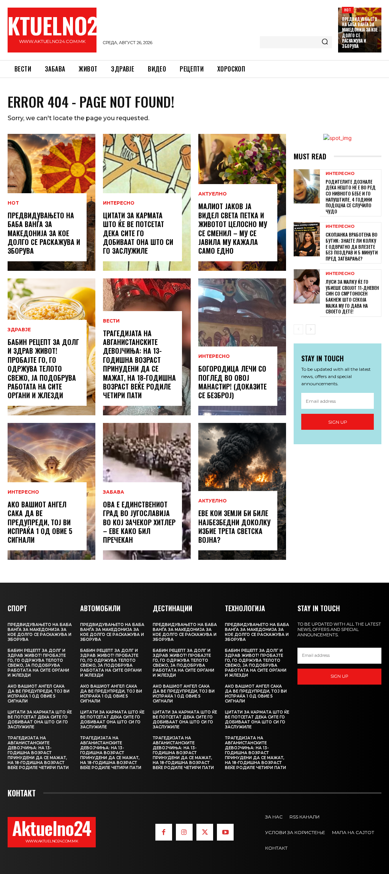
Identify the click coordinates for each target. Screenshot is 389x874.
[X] (204, 832)
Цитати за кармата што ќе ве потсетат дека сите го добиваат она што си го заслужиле (138, 233)
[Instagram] (184, 832)
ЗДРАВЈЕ (19, 329)
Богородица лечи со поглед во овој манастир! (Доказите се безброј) (232, 382)
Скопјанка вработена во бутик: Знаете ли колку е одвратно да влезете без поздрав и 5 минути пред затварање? (352, 246)
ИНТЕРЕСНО (23, 492)
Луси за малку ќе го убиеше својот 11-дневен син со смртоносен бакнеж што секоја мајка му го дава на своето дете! (352, 296)
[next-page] (310, 329)
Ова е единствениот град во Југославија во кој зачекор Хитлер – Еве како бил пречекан (139, 522)
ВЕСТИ (111, 321)
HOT (347, 10)
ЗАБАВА (113, 492)
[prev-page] (298, 329)
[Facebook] (163, 832)
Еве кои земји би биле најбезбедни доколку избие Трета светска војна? (234, 526)
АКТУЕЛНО (212, 194)
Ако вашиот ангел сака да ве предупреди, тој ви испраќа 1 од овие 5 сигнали (40, 522)
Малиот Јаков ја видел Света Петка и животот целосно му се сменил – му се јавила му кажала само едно (232, 228)
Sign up (337, 422)
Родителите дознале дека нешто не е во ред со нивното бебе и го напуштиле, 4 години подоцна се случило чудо (351, 196)
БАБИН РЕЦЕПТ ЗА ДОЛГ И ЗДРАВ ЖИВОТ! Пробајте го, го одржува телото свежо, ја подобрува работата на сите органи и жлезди (43, 368)
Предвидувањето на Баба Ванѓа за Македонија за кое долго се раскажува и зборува (360, 32)
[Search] (325, 42)
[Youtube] (225, 832)
